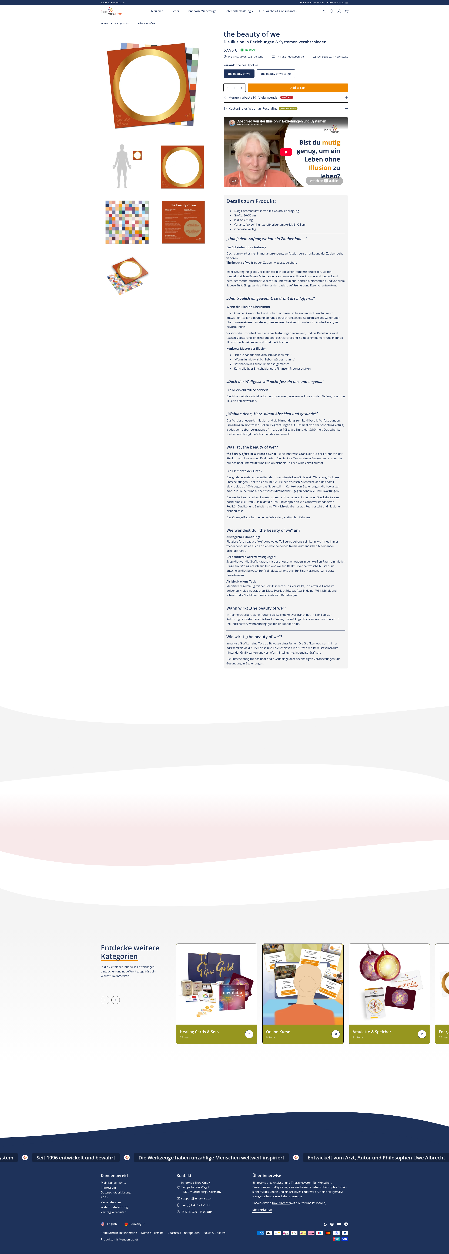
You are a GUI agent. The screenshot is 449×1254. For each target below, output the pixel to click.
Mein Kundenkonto (113, 1183)
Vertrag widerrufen (113, 1212)
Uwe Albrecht (281, 1203)
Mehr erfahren (262, 1210)
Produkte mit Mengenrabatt (119, 1239)
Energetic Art (121, 23)
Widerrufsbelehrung (114, 1207)
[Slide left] (105, 1000)
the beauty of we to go (276, 74)
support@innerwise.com (197, 1198)
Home (104, 23)
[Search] (331, 11)
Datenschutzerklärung (116, 1192)
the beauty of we (239, 74)
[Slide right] (115, 1000)
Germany (135, 1224)
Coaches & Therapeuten (184, 1233)
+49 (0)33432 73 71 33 (195, 1205)
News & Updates (215, 1233)
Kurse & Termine (152, 1233)
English (112, 1224)
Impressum (108, 1187)
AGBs (104, 1197)
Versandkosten (111, 1202)
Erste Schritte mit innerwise (119, 1233)
